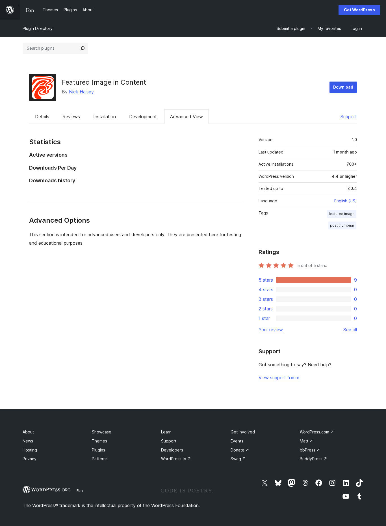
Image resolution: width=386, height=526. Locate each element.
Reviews (71, 116)
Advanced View (186, 116)
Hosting (30, 450)
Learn (166, 431)
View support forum (279, 377)
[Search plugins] (82, 48)
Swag (238, 458)
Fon (80, 490)
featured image (342, 214)
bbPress (310, 450)
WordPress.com (317, 431)
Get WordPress (359, 9)
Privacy (29, 458)
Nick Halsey (81, 92)
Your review (271, 329)
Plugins (98, 450)
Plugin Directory (38, 28)
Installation (104, 116)
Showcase (101, 431)
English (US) (345, 200)
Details (42, 116)
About (28, 431)
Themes (99, 441)
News (28, 441)
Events (237, 441)
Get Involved (243, 431)
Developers (172, 450)
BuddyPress (313, 458)
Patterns (100, 458)
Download (343, 87)
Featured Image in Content (104, 82)
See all (350, 329)
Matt (306, 441)
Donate (240, 450)
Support (349, 116)
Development (143, 116)
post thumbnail (342, 225)
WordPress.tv (176, 458)
